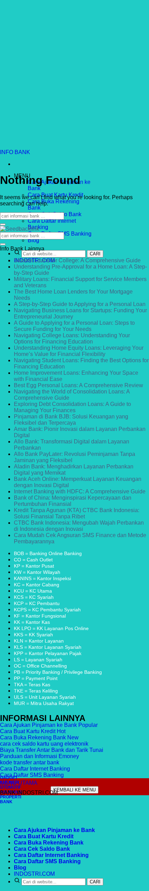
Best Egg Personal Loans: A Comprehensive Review (78, 385)
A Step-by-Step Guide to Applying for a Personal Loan (80, 304)
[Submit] (3, 224)
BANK (6, 801)
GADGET (9, 777)
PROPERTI (10, 797)
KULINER (9, 782)
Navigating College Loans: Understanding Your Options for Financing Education (72, 338)
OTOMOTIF (10, 787)
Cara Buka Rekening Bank (49, 843)
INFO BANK (15, 152)
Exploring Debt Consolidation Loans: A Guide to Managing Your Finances (72, 407)
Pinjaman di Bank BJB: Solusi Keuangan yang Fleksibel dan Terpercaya (71, 420)
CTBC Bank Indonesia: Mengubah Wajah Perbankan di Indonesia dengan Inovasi (79, 526)
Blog (33, 240)
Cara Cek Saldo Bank (42, 849)
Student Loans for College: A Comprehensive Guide (77, 260)
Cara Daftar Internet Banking (51, 855)
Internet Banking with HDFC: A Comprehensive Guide (80, 491)
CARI (95, 253)
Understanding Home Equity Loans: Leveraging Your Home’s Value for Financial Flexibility (78, 351)
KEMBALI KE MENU (74, 789)
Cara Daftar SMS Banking (47, 861)
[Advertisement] (74, 74)
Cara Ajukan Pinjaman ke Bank (54, 830)
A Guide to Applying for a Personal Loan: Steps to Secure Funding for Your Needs (74, 326)
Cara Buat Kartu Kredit (43, 836)
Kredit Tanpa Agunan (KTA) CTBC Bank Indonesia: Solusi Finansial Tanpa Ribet (76, 513)
